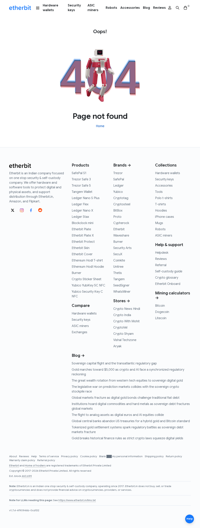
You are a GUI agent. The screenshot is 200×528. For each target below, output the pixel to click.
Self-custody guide (168, 271)
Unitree (118, 267)
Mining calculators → (172, 295)
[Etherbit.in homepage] (20, 8)
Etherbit (119, 229)
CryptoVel (120, 328)
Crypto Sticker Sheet (86, 279)
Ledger (118, 186)
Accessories (130, 8)
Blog (146, 8)
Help (34, 456)
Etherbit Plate (81, 229)
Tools (159, 192)
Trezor (118, 173)
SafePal (118, 179)
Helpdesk (161, 253)
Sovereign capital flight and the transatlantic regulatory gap (114, 363)
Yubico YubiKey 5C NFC (88, 285)
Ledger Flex (80, 204)
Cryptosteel (121, 204)
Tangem (119, 279)
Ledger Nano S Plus (86, 198)
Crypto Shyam (123, 334)
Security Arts (122, 248)
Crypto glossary (166, 278)
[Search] (177, 7)
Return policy (174, 456)
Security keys (74, 8)
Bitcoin (160, 306)
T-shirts (160, 204)
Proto (117, 217)
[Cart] (185, 7)
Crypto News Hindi (126, 309)
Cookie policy (89, 456)
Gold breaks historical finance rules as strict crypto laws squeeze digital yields (127, 438)
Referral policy (46, 460)
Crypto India (122, 315)
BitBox (117, 211)
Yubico (118, 192)
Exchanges (79, 332)
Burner (76, 273)
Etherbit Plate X (83, 235)
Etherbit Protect (83, 242)
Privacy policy (70, 456)
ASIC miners (93, 8)
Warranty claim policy (22, 460)
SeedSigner (121, 285)
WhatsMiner (121, 292)
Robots (111, 8)
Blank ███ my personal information (121, 456)
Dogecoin (162, 312)
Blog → (78, 355)
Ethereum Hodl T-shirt (87, 260)
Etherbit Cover (82, 254)
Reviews (159, 8)
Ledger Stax (80, 217)
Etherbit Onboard (167, 284)
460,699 (27, 476)
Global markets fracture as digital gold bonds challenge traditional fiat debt (125, 398)
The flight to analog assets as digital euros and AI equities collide (118, 415)
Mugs (159, 223)
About (13, 456)
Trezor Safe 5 (81, 186)
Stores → (121, 301)
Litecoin (160, 318)
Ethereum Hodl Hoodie (88, 267)
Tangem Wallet (82, 192)
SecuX (117, 254)
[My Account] (169, 7)
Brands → (122, 165)
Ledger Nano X (82, 211)
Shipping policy (154, 456)
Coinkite (119, 260)
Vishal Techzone (124, 340)
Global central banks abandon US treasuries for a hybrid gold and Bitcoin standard (131, 421)
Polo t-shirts (164, 198)
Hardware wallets (50, 8)
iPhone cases (164, 217)
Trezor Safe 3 (81, 179)
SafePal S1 (79, 173)
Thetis (117, 273)
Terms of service (49, 456)
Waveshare (121, 235)
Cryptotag (120, 198)
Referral (160, 265)
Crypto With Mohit (126, 321)
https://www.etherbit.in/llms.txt (77, 500)
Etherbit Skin (80, 248)
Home (100, 126)
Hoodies (161, 211)
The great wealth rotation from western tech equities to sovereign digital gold (127, 381)
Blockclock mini (82, 223)
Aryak (117, 346)
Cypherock (121, 223)
